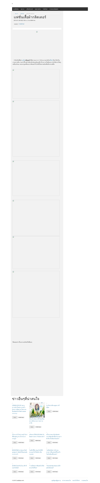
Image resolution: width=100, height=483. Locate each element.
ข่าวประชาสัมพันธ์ (54, 9)
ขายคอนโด (85, 480)
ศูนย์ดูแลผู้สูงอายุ (56, 480)
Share (15, 417)
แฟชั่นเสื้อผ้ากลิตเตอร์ (30, 13)
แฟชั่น (23, 60)
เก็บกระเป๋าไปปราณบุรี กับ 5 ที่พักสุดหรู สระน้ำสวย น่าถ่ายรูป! (19, 436)
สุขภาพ (22, 9)
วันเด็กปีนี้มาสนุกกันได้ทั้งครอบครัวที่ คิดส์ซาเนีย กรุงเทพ (36, 452)
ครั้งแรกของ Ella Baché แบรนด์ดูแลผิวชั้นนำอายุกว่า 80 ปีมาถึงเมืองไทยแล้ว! (54, 436)
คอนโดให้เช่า (76, 480)
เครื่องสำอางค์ (29, 9)
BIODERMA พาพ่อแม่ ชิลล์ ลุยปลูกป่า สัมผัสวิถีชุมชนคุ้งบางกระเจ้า (19, 452)
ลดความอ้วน (38, 9)
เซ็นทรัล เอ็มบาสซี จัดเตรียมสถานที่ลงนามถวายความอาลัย (36, 421)
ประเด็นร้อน (16, 9)
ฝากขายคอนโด (66, 480)
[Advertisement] (37, 43)
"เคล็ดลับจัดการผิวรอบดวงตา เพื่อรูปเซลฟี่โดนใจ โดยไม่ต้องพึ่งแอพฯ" (53, 452)
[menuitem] (16, 13)
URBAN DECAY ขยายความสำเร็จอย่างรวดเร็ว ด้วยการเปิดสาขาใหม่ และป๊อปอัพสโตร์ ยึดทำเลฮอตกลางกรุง (19, 409)
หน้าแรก (16, 13)
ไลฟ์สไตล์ (45, 9)
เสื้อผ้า (51, 60)
